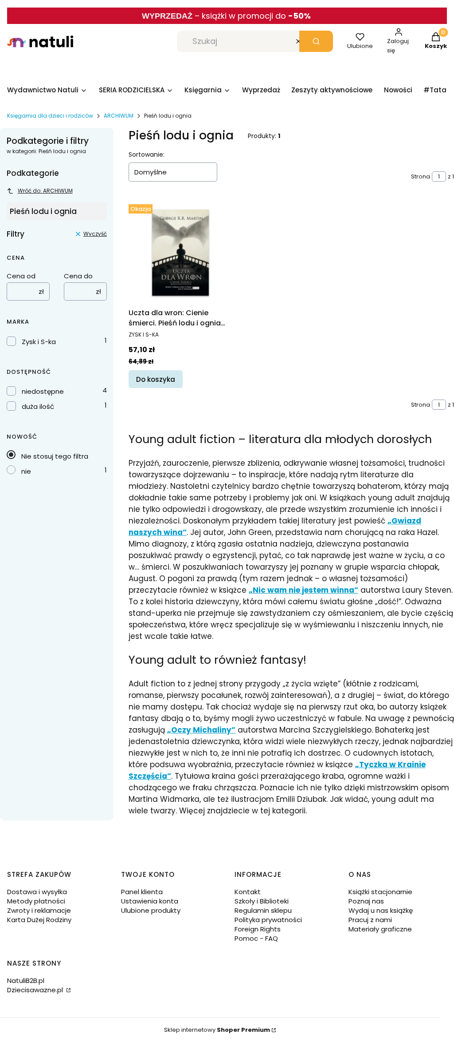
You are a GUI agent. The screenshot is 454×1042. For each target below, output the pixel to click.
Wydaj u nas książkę (380, 910)
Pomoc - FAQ (256, 938)
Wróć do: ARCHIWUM (45, 190)
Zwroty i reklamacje (39, 910)
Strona (420, 176)
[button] (316, 41)
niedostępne (43, 391)
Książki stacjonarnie (380, 891)
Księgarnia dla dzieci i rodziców (50, 115)
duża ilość (38, 406)
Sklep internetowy (217, 1030)
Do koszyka (155, 379)
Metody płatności (36, 901)
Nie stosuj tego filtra (54, 456)
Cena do (78, 276)
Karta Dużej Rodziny (39, 919)
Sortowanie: (146, 154)
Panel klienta (142, 891)
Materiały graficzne (380, 929)
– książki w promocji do (253, 15)
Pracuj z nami (370, 919)
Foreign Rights (258, 929)
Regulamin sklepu (263, 910)
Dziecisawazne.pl (36, 989)
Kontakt (248, 891)
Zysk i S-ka (39, 341)
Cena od (21, 276)
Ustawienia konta (149, 901)
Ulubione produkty (150, 910)
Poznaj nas (366, 901)
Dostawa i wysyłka (37, 891)
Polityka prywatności (268, 919)
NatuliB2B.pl (25, 980)
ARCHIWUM (118, 115)
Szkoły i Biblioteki (262, 901)
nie (26, 471)
